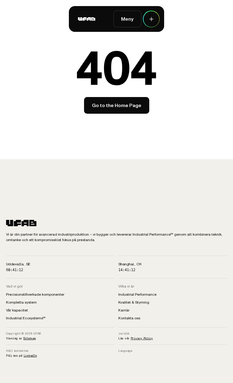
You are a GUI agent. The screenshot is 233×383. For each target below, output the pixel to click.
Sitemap (29, 338)
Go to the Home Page (116, 105)
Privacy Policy (142, 338)
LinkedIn (30, 356)
